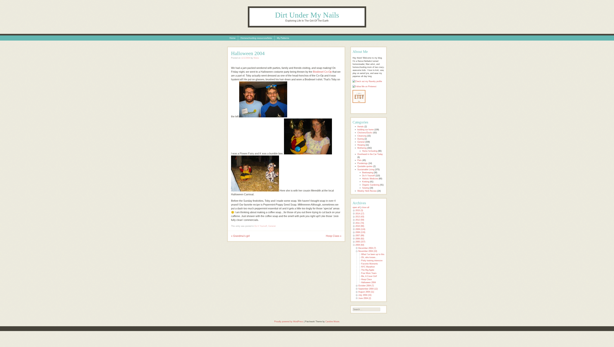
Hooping (361, 145)
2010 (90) (359, 226)
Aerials (360, 126)
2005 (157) (360, 241)
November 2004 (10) (367, 251)
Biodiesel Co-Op (322, 71)
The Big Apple (367, 270)
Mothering (361, 148)
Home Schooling (369, 151)
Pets (359, 160)
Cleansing (361, 136)
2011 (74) (359, 223)
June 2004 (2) (364, 298)
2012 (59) (359, 220)
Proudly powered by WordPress (288, 321)
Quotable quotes (365, 166)
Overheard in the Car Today (370, 154)
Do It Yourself (260, 226)
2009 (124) (360, 229)
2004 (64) (359, 245)
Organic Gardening (370, 185)
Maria (256, 58)
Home (232, 38)
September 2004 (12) (368, 289)
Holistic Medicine (370, 178)
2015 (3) (359, 210)
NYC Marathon (368, 267)
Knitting (365, 181)
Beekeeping (367, 172)
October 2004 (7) (366, 285)
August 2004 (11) (366, 292)
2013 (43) (359, 216)
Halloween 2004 (368, 282)
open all (356, 207)
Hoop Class (333, 236)
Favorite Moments (369, 264)
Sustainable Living (365, 169)
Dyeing (360, 139)
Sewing (365, 188)
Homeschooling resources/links (256, 38)
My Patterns (283, 38)
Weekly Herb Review (367, 191)
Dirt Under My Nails (307, 15)
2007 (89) (359, 235)
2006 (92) (359, 238)
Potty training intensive (371, 260)
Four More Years (369, 273)
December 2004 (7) (367, 248)
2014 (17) (359, 213)
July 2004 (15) (364, 295)
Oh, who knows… (369, 257)
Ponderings (362, 163)
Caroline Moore (332, 321)
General (272, 226)
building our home (365, 129)
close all (365, 207)
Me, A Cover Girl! (369, 276)
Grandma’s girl (240, 236)
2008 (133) (360, 232)
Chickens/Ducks (365, 132)
